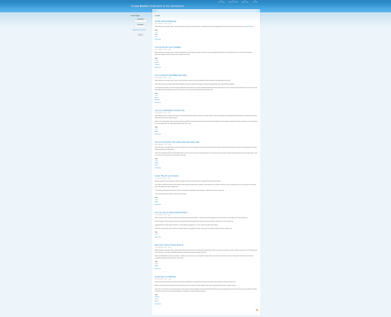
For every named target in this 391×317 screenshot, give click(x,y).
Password (140, 24)
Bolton (156, 34)
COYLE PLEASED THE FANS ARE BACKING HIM (177, 142)
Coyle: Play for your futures (166, 176)
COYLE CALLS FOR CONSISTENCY (171, 212)
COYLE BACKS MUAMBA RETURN (171, 75)
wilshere (157, 296)
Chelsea (157, 64)
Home (156, 10)
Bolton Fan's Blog (233, 2)
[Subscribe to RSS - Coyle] (257, 310)
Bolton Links (245, 2)
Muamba (157, 99)
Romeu (157, 62)
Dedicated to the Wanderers (157, 6)
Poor (156, 36)
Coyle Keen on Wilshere (165, 276)
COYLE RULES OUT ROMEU (168, 47)
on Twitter (255, 2)
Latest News (221, 2)
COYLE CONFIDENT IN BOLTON (170, 110)
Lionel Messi (248, 26)
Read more (158, 39)
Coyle (156, 32)
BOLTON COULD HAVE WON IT (169, 245)
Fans (156, 165)
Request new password (139, 30)
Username (140, 19)
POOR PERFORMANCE (165, 21)
